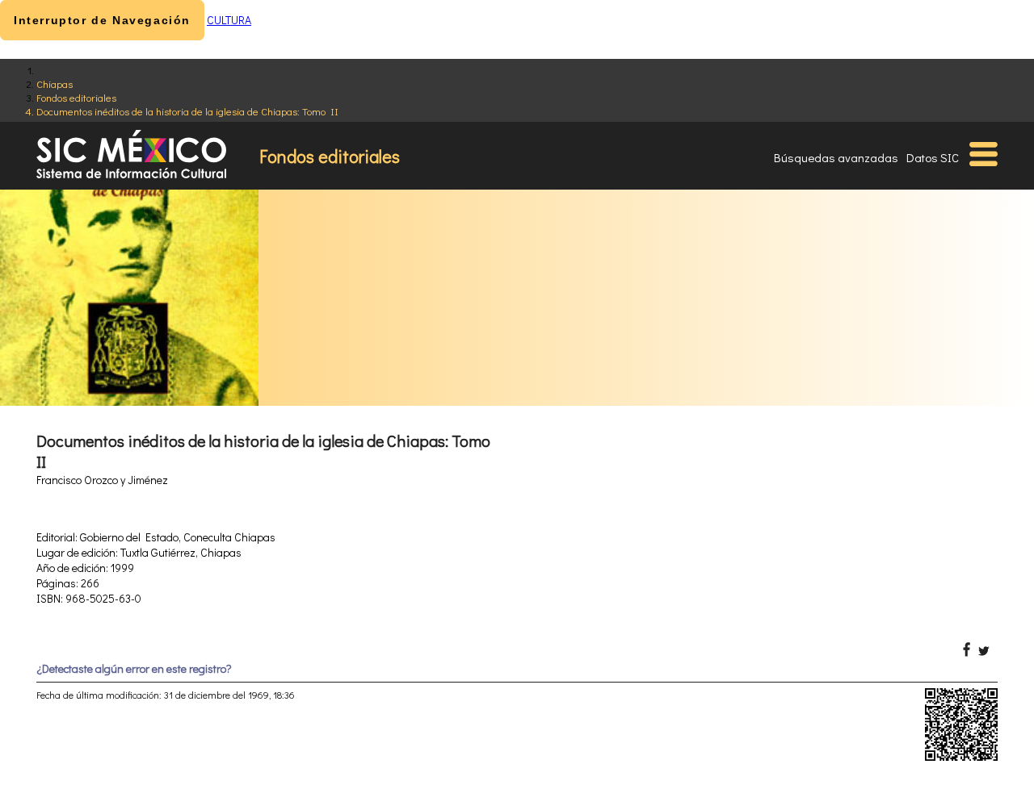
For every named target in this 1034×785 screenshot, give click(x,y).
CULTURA (229, 19)
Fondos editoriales (76, 97)
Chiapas (54, 83)
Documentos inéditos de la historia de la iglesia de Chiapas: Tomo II (187, 111)
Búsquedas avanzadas (836, 157)
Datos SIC (932, 157)
